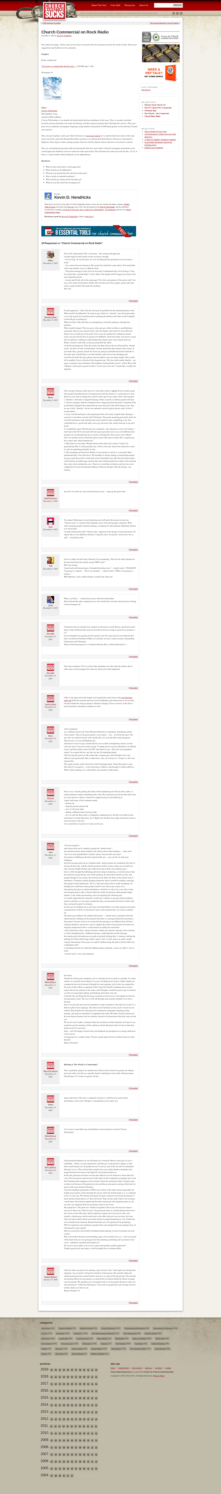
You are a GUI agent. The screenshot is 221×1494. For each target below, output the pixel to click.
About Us (143, 5)
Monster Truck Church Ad (154, 105)
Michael (50, 798)
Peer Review (145, 90)
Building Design (86, 1328)
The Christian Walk (138, 1349)
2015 (44, 1397)
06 (72, 1370)
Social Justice (77, 1349)
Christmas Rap (150, 110)
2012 (44, 1419)
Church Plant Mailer (152, 116)
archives (158, 1368)
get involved (137, 1368)
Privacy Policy (158, 1376)
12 (96, 1370)
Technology (116, 1349)
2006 (44, 1461)
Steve (50, 735)
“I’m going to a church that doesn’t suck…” (59, 66)
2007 (44, 1454)
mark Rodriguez (50, 498)
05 (68, 1370)
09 (84, 1370)
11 (92, 1370)
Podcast (104, 1344)
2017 (44, 1383)
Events (44, 1333)
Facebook (177, 13)
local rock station (93, 135)
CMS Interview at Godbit (51, 23)
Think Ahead (160, 1349)
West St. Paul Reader (107, 207)
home (112, 1368)
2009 (44, 1440)
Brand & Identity (65, 1328)
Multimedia (119, 1338)
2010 (44, 1433)
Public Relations (158, 1344)
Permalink (133, 301)
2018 (44, 1376)
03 (60, 1370)
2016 (44, 1390)
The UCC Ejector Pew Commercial (157, 107)
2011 (44, 1426)
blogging (71, 207)
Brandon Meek (51, 317)
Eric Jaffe (50, 633)
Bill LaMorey (50, 982)
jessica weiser (50, 704)
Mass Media (102, 1338)
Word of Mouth (78, 1354)
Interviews (45, 1338)
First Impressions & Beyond (103, 1333)
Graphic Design (151, 1333)
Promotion (139, 1344)
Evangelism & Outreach (163, 1328)
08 (80, 1370)
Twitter (173, 13)
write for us (89, 216)
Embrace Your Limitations (153, 147)
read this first (123, 1368)
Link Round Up (83, 1338)
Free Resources (130, 1333)
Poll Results (121, 1344)
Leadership (63, 1338)
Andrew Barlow (50, 1276)
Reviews (59, 1349)
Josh (50, 526)
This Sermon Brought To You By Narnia (164, 23)
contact (168, 1368)
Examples (60, 1333)
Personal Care (67, 1344)
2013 (44, 1411)
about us (148, 1368)
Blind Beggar (50, 1135)
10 (88, 1370)
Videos (44, 1354)
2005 (44, 1468)
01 (52, 1370)
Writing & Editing (97, 1354)
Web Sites (59, 1354)
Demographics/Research (135, 1328)
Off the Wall (160, 1338)
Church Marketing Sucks (54, 11)
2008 (44, 1447)
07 (76, 1370)
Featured (77, 1333)
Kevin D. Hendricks (64, 35)
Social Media (96, 1349)
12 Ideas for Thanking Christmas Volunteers (160, 139)
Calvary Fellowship (49, 110)
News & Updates (139, 1338)
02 (56, 1370)
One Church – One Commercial (156, 113)
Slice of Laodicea (50, 1071)
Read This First (99, 5)
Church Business (108, 1328)
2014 (44, 1404)
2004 (44, 1475)
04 (64, 1370)
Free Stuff (115, 5)
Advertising (46, 1328)
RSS (181, 13)
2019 (44, 1369)
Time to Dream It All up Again (155, 131)
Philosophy (87, 1344)
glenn (50, 605)
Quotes (44, 1349)
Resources (130, 5)
